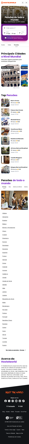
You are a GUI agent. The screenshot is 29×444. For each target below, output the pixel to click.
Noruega (4, 309)
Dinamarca (5, 238)
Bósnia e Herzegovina (8, 227)
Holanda (4, 267)
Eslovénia (5, 249)
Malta (4, 302)
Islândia (4, 284)
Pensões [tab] (16, 45)
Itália (3, 288)
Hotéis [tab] (9, 45)
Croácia (4, 234)
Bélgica (4, 224)
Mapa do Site (19, 433)
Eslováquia (5, 245)
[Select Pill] (22, 2)
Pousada (17, 411)
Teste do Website (10, 433)
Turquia (4, 338)
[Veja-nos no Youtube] (16, 401)
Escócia (4, 242)
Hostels (8, 411)
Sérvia (4, 334)
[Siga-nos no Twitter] (9, 401)
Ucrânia (4, 342)
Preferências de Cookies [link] (14, 436)
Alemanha (5, 217)
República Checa (7, 320)
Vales (23, 429)
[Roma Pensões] (10, 76)
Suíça (4, 331)
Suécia (4, 327)
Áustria (4, 345)
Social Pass (23, 411)
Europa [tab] (4, 186)
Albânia (4, 213)
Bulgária (4, 220)
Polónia (4, 313)
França (4, 256)
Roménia (4, 324)
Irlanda (4, 277)
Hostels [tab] (3, 45)
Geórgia (4, 259)
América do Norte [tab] (17, 186)
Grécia (4, 263)
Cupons (18, 429)
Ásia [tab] (10, 186)
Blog (4, 411)
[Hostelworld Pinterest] (20, 401)
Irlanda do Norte (7, 281)
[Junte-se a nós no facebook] (5, 401)
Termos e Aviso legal (10, 429)
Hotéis (12, 411)
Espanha (4, 252)
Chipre (4, 231)
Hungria (4, 270)
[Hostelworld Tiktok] (23, 401)
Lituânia (4, 295)
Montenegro (5, 306)
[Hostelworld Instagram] (13, 401)
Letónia (4, 292)
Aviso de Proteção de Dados (14, 426)
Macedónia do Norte (8, 299)
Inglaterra (5, 274)
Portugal (4, 317)
